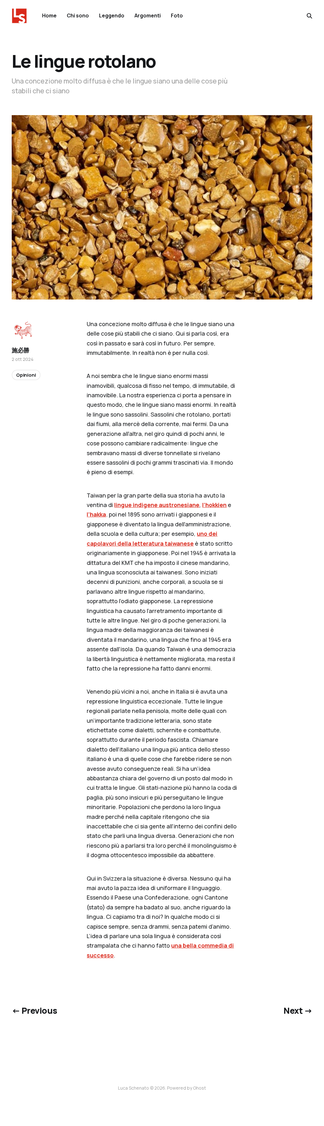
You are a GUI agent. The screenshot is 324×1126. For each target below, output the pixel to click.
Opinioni (26, 375)
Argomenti (147, 15)
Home (49, 15)
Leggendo (111, 15)
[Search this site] (309, 16)
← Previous (34, 1010)
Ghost (199, 1088)
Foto (177, 15)
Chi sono (78, 15)
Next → (298, 1010)
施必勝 (20, 350)
